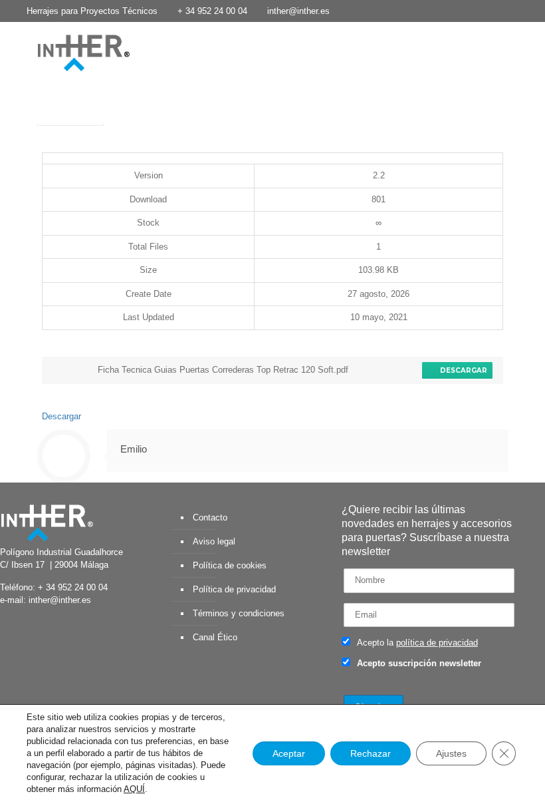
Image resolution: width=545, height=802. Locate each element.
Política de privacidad (234, 589)
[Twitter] (462, 10)
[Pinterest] (516, 10)
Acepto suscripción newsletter (417, 663)
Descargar (461, 370)
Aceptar (288, 753)
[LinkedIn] (498, 10)
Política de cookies (230, 565)
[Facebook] (444, 10)
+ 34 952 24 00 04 (212, 11)
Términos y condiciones (238, 613)
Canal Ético (215, 637)
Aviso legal (214, 541)
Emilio (133, 449)
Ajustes (451, 753)
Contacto (210, 517)
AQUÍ (134, 789)
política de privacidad (437, 643)
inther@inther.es (298, 11)
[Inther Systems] (66, 52)
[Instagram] (534, 10)
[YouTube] (480, 10)
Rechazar (370, 753)
